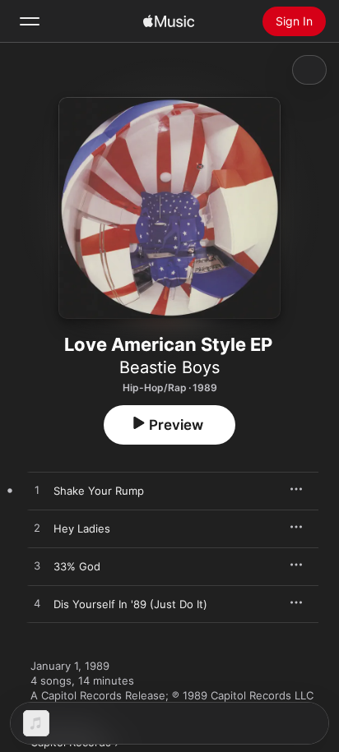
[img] (168, 21)
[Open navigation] (30, 21)
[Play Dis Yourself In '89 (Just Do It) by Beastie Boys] (37, 604)
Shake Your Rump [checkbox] (98, 490)
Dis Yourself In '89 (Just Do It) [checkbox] (130, 604)
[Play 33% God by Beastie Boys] (37, 566)
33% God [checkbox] (76, 566)
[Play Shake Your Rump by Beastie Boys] (37, 490)
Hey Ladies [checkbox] (81, 528)
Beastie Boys (169, 367)
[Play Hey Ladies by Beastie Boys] (37, 528)
